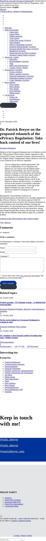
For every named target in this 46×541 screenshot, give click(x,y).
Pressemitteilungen (12, 387)
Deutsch (3, 9)
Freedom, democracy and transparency (30, 309)
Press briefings (14, 91)
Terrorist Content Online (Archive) (22, 55)
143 (22, 346)
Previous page (5, 346)
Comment (4, 256)
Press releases (14, 87)
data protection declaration (30, 276)
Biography (13, 59)
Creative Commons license (21, 521)
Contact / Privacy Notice (18, 68)
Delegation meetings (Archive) (20, 78)
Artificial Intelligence (12, 362)
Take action (13, 101)
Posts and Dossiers (12, 30)
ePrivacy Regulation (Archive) (20, 45)
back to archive (8, 105)
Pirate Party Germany (13, 500)
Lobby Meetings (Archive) (19, 80)
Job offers (8, 375)
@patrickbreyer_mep (12, 451)
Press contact (14, 85)
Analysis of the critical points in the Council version (19, 219)
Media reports (14, 93)
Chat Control (14, 38)
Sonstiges (3, 311)
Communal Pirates (11, 506)
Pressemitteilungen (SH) (14, 390)
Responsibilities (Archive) (19, 61)
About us (8, 498)
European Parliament (8, 148)
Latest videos (14, 34)
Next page (34, 346)
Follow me (13, 97)
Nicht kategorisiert (7, 342)
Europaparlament (11, 366)
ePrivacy (7, 223)
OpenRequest (14, 99)
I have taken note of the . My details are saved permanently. (21, 277)
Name (2, 248)
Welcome (8, 28)
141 (16, 346)
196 (28, 346)
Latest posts (13, 32)
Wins (11, 64)
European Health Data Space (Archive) (24, 49)
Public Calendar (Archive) (19, 74)
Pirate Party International (14, 504)
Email (2, 252)
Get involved (9, 95)
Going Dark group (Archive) (20, 40)
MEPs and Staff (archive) (18, 66)
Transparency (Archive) (13, 70)
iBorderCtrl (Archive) (17, 51)
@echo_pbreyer (9, 439)
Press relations (10, 82)
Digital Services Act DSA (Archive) (22, 53)
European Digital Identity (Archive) (22, 47)
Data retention (14, 43)
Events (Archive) (15, 72)
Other (7, 381)
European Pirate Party (13, 502)
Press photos (14, 89)
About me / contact (12, 57)
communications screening (14, 364)
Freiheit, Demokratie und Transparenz (19, 373)
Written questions (15, 36)
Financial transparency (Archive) (21, 76)
